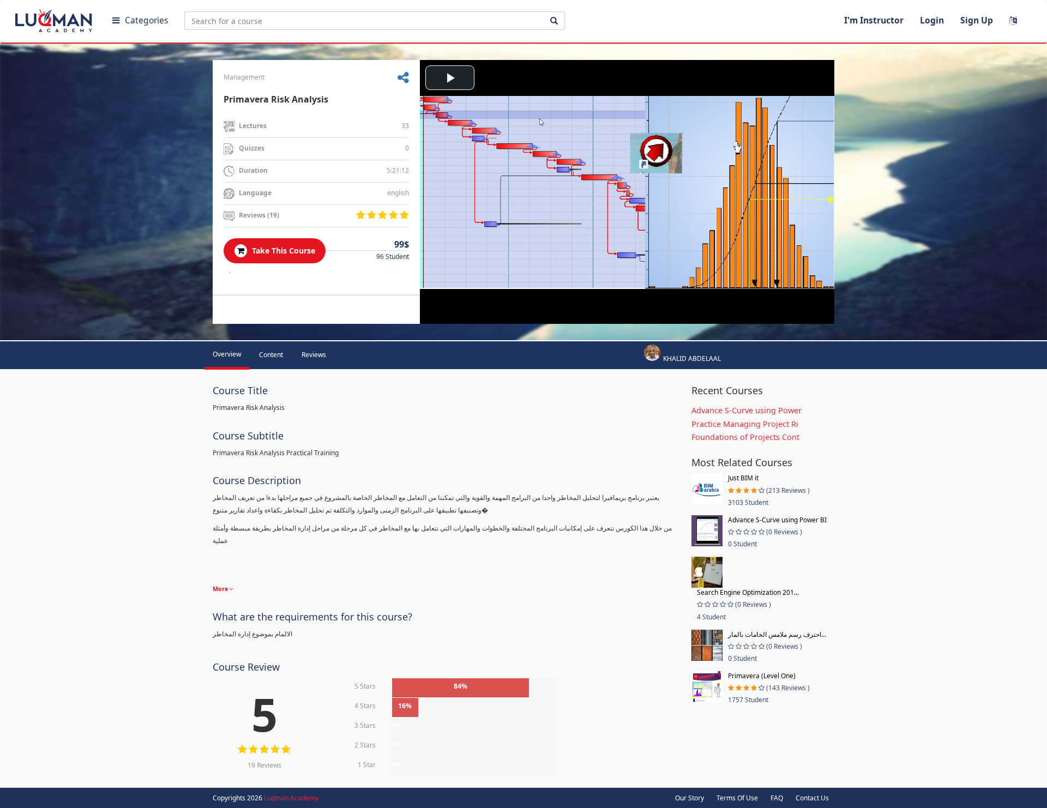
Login (932, 20)
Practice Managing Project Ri (744, 424)
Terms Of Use (737, 798)
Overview (227, 354)
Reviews (314, 354)
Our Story (689, 798)
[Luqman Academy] (55, 18)
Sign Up (976, 20)
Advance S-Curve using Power (746, 410)
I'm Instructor (874, 20)
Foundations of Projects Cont (745, 437)
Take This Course (282, 250)
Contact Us (812, 798)
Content (271, 354)
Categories (146, 20)
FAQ (777, 798)
